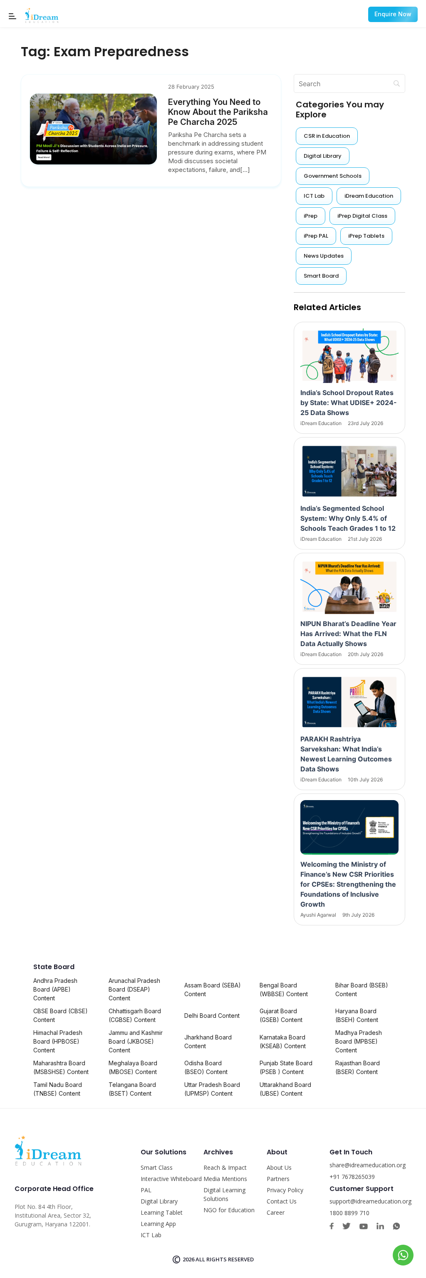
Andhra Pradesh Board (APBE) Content (55, 989)
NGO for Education (229, 1210)
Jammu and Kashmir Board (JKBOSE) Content (136, 1041)
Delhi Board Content (212, 1015)
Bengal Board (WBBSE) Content (284, 989)
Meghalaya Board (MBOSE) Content (133, 1067)
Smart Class (157, 1167)
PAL (146, 1190)
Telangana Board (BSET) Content (132, 1089)
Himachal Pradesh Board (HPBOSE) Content (57, 1041)
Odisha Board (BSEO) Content (206, 1067)
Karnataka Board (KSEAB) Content (283, 1041)
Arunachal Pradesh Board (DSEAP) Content (134, 989)
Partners (278, 1179)
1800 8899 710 (349, 1213)
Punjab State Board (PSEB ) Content (286, 1067)
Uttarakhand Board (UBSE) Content (285, 1089)
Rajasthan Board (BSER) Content (357, 1067)
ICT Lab (151, 1235)
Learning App (158, 1224)
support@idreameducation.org (370, 1201)
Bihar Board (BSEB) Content (361, 989)
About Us (279, 1167)
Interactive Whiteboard (171, 1179)
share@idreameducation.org (367, 1165)
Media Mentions (225, 1179)
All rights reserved (225, 1259)
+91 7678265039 (352, 1177)
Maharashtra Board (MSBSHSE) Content (61, 1067)
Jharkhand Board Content (208, 1041)
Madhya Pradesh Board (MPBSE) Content (358, 1041)
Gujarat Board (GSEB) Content (281, 1015)
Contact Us (282, 1201)
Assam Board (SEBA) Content (212, 989)
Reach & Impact (225, 1167)
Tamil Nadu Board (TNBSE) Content (57, 1089)
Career (276, 1212)
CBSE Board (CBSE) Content (60, 1015)
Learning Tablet (162, 1212)
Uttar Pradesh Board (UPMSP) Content (212, 1089)
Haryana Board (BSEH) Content (356, 1015)
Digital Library (159, 1201)
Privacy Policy (285, 1190)
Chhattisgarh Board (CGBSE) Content (135, 1015)
